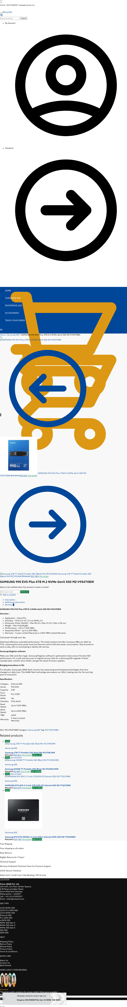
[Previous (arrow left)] (1, 1006)
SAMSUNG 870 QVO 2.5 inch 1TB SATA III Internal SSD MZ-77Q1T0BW (38, 785)
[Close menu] (1, 1)
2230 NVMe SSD (7, 908)
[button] (1, 337)
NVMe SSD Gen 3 (7, 922)
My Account (10, 23)
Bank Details (5, 965)
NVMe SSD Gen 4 (7, 925)
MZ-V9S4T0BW (52, 730)
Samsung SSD (13, 335)
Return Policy (6, 944)
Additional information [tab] (15, 602)
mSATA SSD (5, 920)
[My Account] (1, 15)
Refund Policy (6, 946)
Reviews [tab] (9, 604)
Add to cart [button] (37, 755)
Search (23, 18)
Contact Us (5, 963)
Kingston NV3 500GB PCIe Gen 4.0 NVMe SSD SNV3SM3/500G (40, 1000)
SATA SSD (4, 932)
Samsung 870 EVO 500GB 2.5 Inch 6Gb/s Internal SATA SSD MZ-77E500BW (40, 837)
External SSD (6, 915)
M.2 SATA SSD (6, 917)
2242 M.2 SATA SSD (9, 910)
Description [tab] (10, 599)
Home (2, 335)
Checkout (9, 148)
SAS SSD (4, 930)
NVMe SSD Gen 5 (7, 927)
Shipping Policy (6, 941)
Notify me (24, 592)
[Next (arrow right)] (3, 1006)
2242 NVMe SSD (7, 913)
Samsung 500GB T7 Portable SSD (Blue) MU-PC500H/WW (31, 769)
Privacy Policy (6, 949)
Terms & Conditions (8, 951)
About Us (4, 960)
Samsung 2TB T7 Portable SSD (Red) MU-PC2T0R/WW (30, 752)
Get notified (36, 771)
